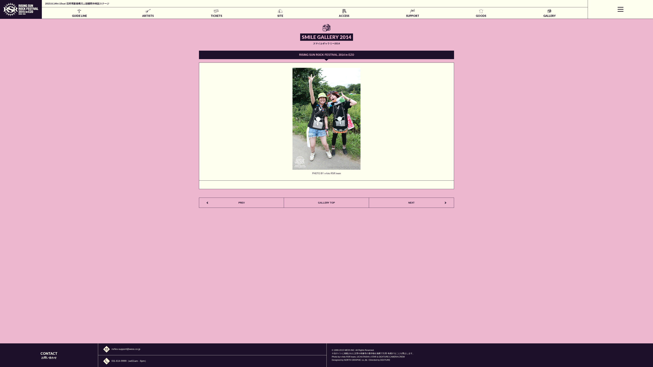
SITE (280, 15)
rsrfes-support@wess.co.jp (126, 349)
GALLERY (549, 15)
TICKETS (216, 15)
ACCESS (344, 15)
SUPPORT (412, 15)
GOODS (481, 15)
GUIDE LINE (79, 15)
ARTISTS (148, 15)
